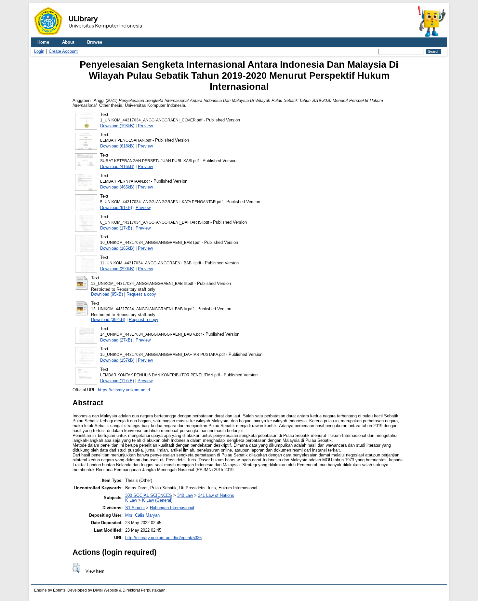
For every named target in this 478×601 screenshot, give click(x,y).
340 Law (185, 495)
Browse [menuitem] (94, 42)
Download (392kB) (108, 319)
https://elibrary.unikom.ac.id (124, 389)
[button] (76, 568)
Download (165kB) (117, 248)
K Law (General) (157, 500)
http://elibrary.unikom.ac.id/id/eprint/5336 (163, 537)
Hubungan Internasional (172, 507)
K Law (131, 500)
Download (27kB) (116, 340)
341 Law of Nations (216, 495)
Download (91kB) (116, 207)
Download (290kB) (117, 268)
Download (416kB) (117, 166)
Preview (145, 125)
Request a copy (141, 294)
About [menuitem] (68, 42)
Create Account (63, 51)
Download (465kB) (117, 187)
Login (39, 51)
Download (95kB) (107, 294)
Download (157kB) (117, 360)
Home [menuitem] (43, 42)
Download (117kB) (117, 380)
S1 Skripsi (135, 507)
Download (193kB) (117, 125)
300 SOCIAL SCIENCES (148, 495)
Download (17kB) (116, 228)
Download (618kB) (117, 146)
